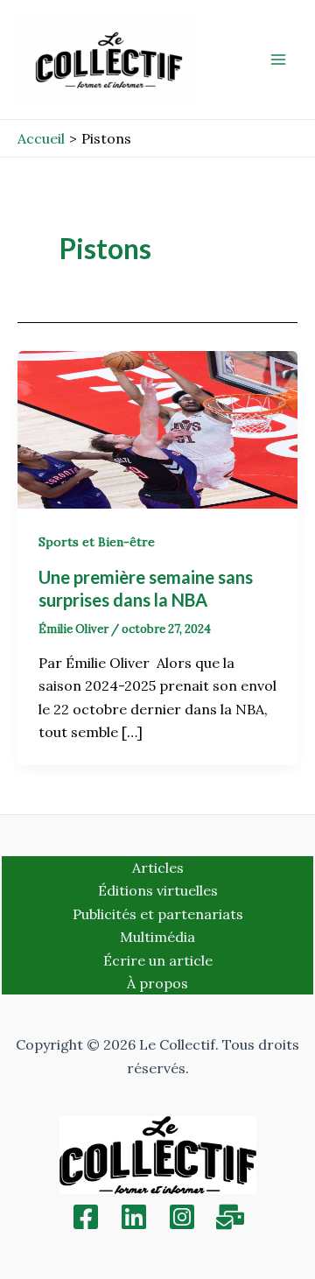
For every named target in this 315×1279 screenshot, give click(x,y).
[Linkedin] (134, 1217)
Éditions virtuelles (158, 890)
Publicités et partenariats (158, 914)
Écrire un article (158, 960)
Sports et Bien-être (96, 542)
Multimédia (157, 936)
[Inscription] (230, 1217)
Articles (158, 867)
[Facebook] (86, 1217)
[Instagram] (182, 1217)
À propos (157, 983)
